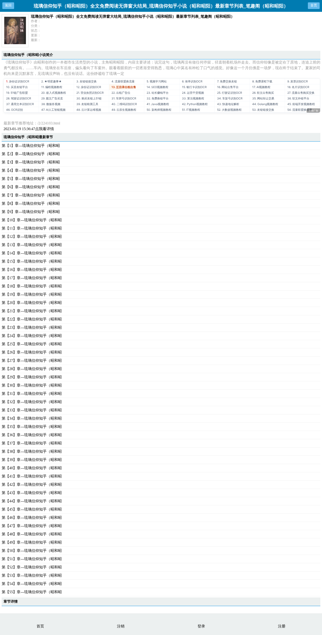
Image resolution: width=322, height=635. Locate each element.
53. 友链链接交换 (263, 109)
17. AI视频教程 (261, 87)
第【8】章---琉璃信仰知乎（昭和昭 (31, 203)
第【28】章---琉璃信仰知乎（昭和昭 (32, 369)
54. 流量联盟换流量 (299, 109)
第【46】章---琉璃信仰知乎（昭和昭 (32, 518)
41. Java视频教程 (158, 104)
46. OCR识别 (14, 109)
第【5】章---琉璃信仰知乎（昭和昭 (31, 179)
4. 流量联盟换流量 (123, 81)
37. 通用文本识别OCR (20, 104)
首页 (313, 5)
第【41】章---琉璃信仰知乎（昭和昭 (32, 476)
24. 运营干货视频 (193, 92)
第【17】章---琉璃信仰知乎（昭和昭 (32, 278)
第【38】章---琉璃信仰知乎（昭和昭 (32, 451)
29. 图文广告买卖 (52, 98)
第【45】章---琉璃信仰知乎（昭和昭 (32, 509)
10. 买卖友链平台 (17, 87)
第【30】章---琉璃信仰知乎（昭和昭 (32, 385)
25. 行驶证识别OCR (229, 92)
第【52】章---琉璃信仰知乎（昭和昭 (32, 567)
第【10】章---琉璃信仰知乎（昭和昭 (32, 220)
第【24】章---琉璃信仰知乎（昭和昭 (32, 336)
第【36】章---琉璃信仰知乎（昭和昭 (32, 435)
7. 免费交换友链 (227, 81)
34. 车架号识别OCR (230, 98)
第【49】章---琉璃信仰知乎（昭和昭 (32, 542)
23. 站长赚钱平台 (158, 92)
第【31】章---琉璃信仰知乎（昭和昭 (32, 394)
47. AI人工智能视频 (53, 109)
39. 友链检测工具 (87, 104)
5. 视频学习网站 (157, 81)
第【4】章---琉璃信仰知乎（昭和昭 (31, 170)
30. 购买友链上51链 (89, 98)
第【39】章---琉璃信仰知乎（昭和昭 (32, 460)
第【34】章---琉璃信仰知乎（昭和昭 (32, 418)
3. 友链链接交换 (86, 81)
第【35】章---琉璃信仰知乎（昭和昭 (32, 427)
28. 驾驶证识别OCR (18, 98)
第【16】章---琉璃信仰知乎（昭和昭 (32, 270)
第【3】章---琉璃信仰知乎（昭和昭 (31, 162)
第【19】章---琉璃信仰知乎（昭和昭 (32, 294)
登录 (201, 626)
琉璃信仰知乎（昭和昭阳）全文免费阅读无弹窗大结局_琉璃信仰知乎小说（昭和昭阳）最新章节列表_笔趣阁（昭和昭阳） (133, 16)
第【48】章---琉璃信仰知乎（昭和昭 (32, 534)
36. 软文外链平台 (298, 98)
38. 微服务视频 (50, 104)
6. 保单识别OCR (192, 81)
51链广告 (313, 110)
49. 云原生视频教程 (123, 109)
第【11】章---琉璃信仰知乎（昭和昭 (32, 228)
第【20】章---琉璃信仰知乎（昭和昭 (32, 303)
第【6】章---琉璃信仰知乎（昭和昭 (31, 187)
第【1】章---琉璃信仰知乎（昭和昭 (31, 146)
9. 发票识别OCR (297, 81)
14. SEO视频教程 (157, 87)
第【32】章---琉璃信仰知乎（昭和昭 (32, 402)
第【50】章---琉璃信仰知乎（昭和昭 (32, 551)
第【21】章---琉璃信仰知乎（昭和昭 (32, 311)
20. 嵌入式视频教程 (53, 92)
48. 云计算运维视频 (88, 109)
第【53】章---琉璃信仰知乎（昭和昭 (32, 575)
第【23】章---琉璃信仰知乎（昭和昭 (32, 327)
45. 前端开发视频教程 (301, 104)
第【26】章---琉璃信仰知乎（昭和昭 (32, 352)
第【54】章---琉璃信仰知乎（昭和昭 (32, 584)
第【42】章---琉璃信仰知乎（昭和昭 (32, 484)
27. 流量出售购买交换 (300, 92)
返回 (8, 5)
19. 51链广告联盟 (17, 92)
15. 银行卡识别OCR (194, 87)
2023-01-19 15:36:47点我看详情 (29, 129)
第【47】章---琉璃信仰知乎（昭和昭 (32, 526)
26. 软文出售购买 (263, 92)
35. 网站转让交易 (263, 98)
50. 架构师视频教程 (159, 109)
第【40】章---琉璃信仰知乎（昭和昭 (32, 468)
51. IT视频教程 (191, 109)
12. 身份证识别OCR (88, 87)
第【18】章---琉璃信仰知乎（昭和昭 (32, 286)
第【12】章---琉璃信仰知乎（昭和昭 (32, 236)
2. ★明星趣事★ (51, 81)
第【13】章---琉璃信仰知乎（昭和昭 (32, 245)
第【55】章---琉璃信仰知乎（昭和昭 (32, 592)
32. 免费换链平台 (158, 98)
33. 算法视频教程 (193, 98)
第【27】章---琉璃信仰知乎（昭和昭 (32, 360)
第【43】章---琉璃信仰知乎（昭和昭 (32, 493)
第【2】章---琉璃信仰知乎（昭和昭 (31, 154)
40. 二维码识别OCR (124, 104)
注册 (281, 626)
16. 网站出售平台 (228, 87)
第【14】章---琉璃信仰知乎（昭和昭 (32, 253)
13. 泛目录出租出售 (123, 87)
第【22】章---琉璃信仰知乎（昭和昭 (32, 319)
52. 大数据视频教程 (229, 109)
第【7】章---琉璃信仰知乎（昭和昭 (31, 195)
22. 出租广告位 (120, 92)
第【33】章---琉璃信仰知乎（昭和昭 (32, 410)
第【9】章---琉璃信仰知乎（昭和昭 (31, 212)
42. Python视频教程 (195, 104)
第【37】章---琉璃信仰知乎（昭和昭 (32, 443)
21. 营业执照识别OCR (90, 92)
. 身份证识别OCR (17, 81)
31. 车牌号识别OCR (123, 98)
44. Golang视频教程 (265, 104)
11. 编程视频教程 (51, 87)
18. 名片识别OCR (298, 87)
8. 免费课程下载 (262, 81)
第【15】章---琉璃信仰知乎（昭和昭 (32, 261)
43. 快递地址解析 (228, 104)
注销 (120, 626)
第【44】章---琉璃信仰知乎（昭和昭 (32, 501)
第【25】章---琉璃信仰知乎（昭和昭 (32, 344)
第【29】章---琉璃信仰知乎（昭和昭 (32, 377)
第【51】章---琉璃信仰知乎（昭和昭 (32, 559)
